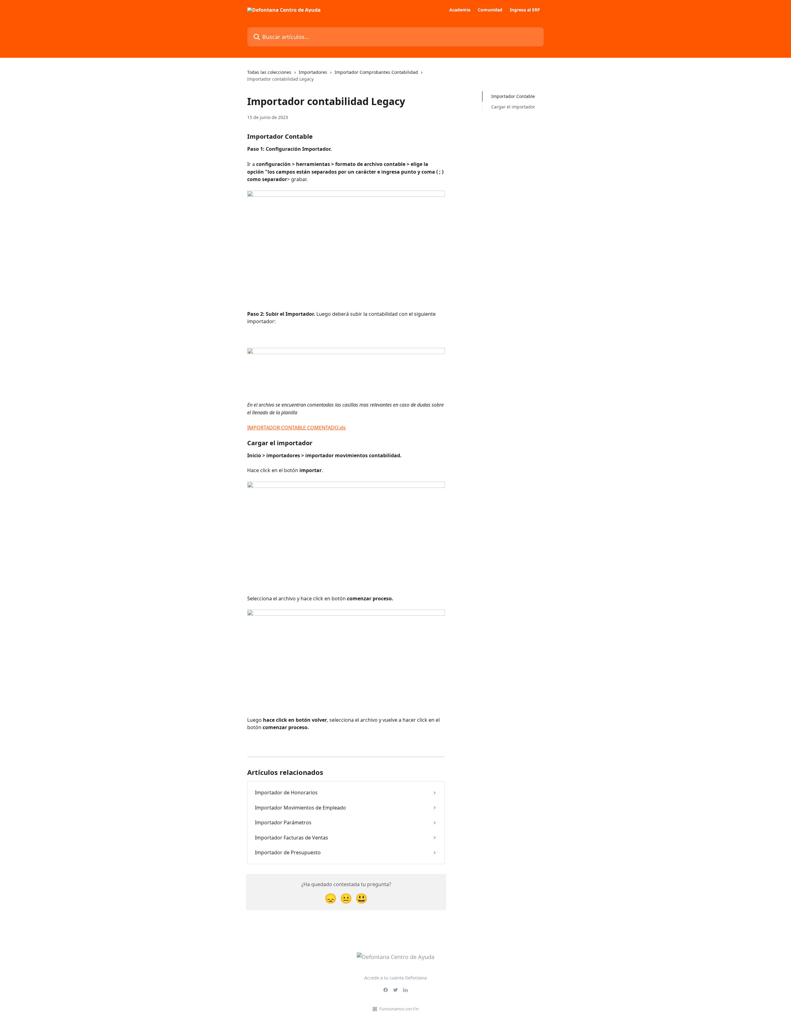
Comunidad (490, 10)
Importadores (313, 72)
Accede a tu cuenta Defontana (395, 978)
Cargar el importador (513, 107)
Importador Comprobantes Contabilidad (376, 72)
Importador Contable (513, 96)
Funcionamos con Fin (399, 1009)
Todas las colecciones (269, 72)
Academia (459, 10)
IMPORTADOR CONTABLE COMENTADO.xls (296, 427)
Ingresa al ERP (525, 10)
